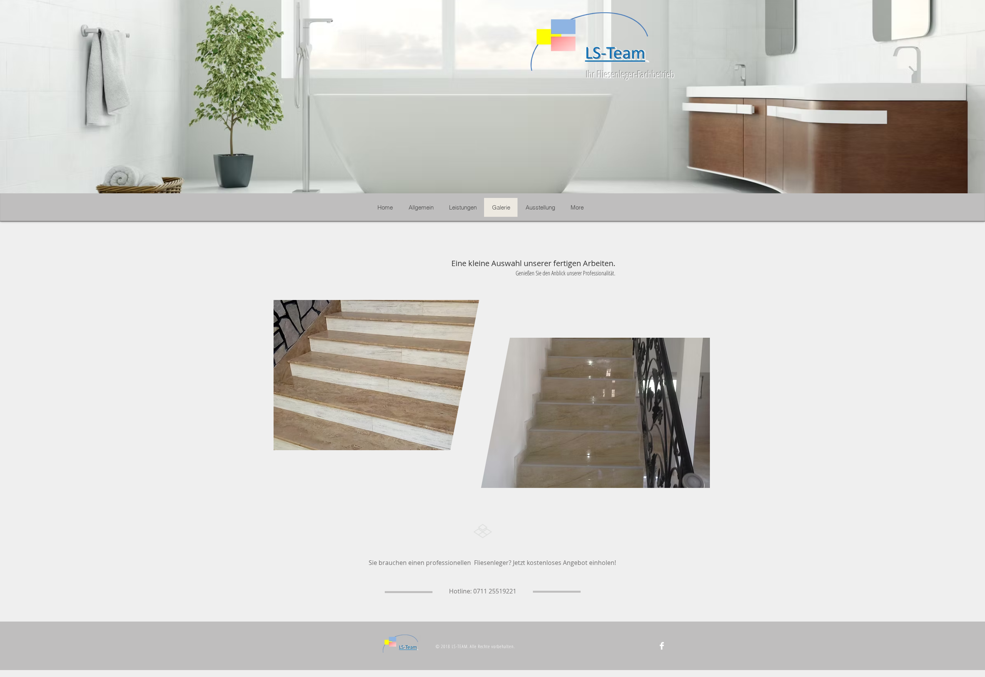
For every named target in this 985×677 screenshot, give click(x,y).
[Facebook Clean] (662, 646)
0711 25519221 (494, 591)
